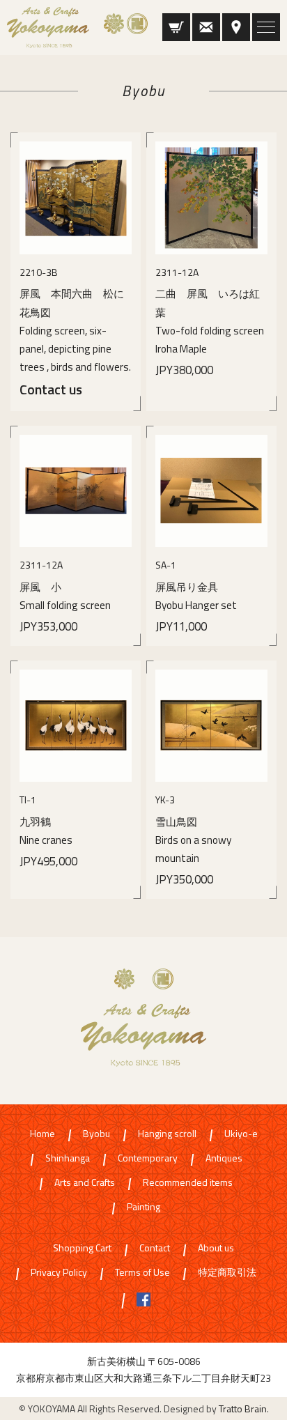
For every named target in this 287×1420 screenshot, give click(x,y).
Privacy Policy (59, 1273)
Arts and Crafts (84, 1183)
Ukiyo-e (241, 1134)
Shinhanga (67, 1158)
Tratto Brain (243, 1408)
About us (216, 1248)
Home (42, 1134)
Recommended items (188, 1183)
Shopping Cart (82, 1248)
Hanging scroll (167, 1134)
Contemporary (148, 1158)
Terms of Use (142, 1273)
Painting (143, 1207)
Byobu (96, 1134)
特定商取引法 (227, 1273)
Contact (154, 1248)
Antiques (223, 1158)
